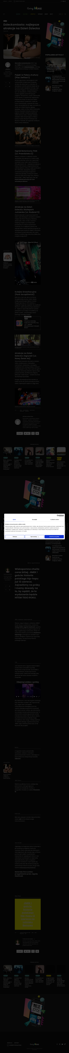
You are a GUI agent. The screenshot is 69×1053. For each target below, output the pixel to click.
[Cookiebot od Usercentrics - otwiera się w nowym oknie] (58, 516)
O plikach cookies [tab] (54, 519)
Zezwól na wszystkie (54, 536)
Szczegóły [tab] (34, 519)
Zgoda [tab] (14, 519)
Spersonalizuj (34, 536)
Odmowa (15, 536)
